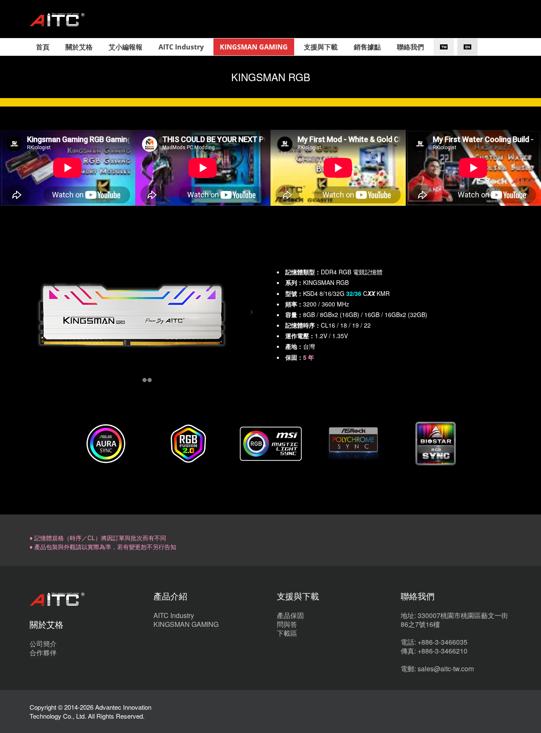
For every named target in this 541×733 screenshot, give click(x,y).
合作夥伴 (43, 652)
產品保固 (290, 615)
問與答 (287, 624)
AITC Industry (173, 615)
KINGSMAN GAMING (186, 624)
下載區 (287, 633)
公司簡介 (43, 643)
